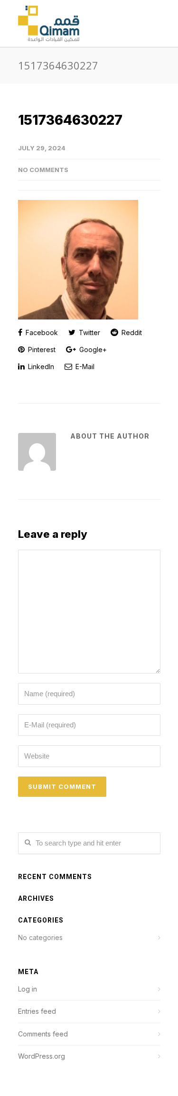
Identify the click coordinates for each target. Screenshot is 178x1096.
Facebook (41, 332)
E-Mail (84, 366)
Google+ (92, 349)
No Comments (43, 169)
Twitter (88, 332)
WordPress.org (41, 1056)
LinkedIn (40, 366)
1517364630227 (70, 120)
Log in (27, 989)
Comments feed (43, 1034)
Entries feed (37, 1011)
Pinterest (41, 349)
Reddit (131, 332)
